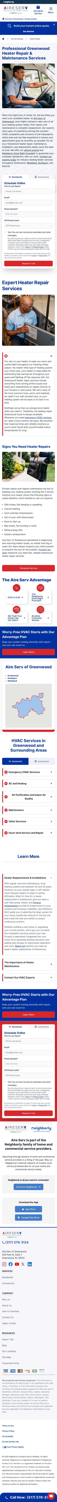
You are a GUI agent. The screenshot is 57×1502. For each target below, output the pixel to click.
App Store (30, 1209)
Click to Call (14, 597)
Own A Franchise (10, 1311)
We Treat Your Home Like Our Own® (15, 618)
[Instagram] (4, 1264)
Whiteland (32, 163)
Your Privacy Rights (15, 1447)
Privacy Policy (38, 247)
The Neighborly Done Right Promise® (37, 597)
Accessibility (7, 1436)
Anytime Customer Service (37, 618)
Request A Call (28, 263)
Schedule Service (38, 12)
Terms (27, 247)
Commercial (43, 177)
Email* (7, 197)
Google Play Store (30, 1217)
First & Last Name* (12, 186)
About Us (7, 1305)
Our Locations (9, 1351)
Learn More (28, 652)
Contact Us (8, 1317)
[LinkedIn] (30, 1264)
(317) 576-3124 (17, 1242)
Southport (43, 163)
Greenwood (13, 675)
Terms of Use (8, 1426)
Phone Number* (11, 209)
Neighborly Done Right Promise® (18, 153)
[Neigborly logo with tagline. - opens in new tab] (42, 1129)
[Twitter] (23, 1264)
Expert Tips (8, 1339)
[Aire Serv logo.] (15, 1129)
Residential (17, 177)
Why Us (6, 1299)
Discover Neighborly (26, 1187)
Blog (4, 1345)
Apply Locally (9, 1323)
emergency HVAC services (38, 417)
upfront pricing (31, 150)
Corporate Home (10, 1363)
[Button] (28, 356)
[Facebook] (10, 1264)
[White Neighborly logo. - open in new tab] (8, 2)
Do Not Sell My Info (10, 1441)
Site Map (6, 1357)
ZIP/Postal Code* (11, 220)
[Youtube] (17, 1264)
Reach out (20, 946)
